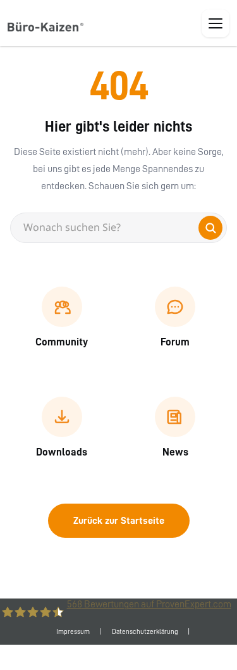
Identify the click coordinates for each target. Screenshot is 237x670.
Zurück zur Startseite (118, 521)
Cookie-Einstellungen (118, 657)
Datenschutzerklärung (145, 631)
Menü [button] (215, 23)
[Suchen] (210, 228)
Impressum (73, 631)
